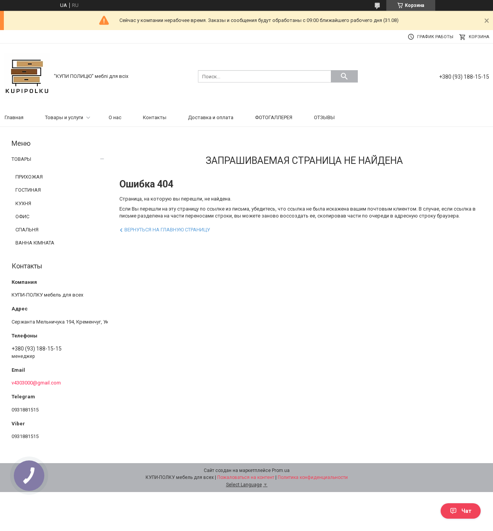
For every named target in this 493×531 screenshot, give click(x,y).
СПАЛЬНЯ (27, 230)
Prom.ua (281, 470)
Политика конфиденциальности (313, 477)
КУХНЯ (23, 203)
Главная (14, 117)
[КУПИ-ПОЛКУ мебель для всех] (27, 76)
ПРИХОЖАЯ (29, 177)
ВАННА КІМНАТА (34, 243)
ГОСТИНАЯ (28, 190)
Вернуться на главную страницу (167, 230)
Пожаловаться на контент (245, 477)
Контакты (154, 117)
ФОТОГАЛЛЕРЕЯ (273, 117)
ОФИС (22, 216)
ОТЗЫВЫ (324, 117)
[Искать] (344, 76)
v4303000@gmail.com (36, 383)
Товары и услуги (64, 117)
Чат (466, 511)
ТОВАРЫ (21, 159)
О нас (115, 117)
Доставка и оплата (210, 117)
